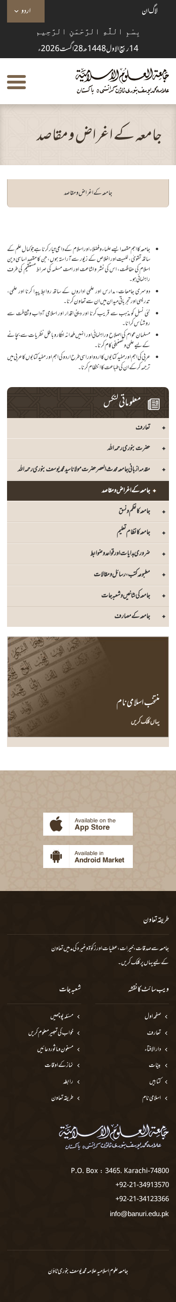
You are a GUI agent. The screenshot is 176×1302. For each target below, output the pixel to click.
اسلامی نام (151, 1098)
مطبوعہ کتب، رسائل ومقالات (122, 574)
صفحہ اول (153, 1017)
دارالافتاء (153, 1050)
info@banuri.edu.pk (139, 1214)
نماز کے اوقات (59, 1066)
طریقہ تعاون (62, 1098)
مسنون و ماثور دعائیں (55, 1050)
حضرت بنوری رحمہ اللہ (128, 448)
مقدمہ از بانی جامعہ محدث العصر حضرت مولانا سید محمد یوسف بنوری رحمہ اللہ (84, 469)
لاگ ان (150, 11)
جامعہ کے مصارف (132, 616)
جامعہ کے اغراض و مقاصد (126, 490)
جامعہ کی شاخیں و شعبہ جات (125, 595)
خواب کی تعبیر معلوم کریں (50, 1033)
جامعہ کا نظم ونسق (134, 511)
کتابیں (155, 1082)
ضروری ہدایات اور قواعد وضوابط (120, 553)
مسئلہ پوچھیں (61, 1017)
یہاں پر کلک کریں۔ (135, 963)
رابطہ (68, 1082)
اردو (26, 11)
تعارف (143, 427)
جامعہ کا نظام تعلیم (133, 532)
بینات (155, 1066)
